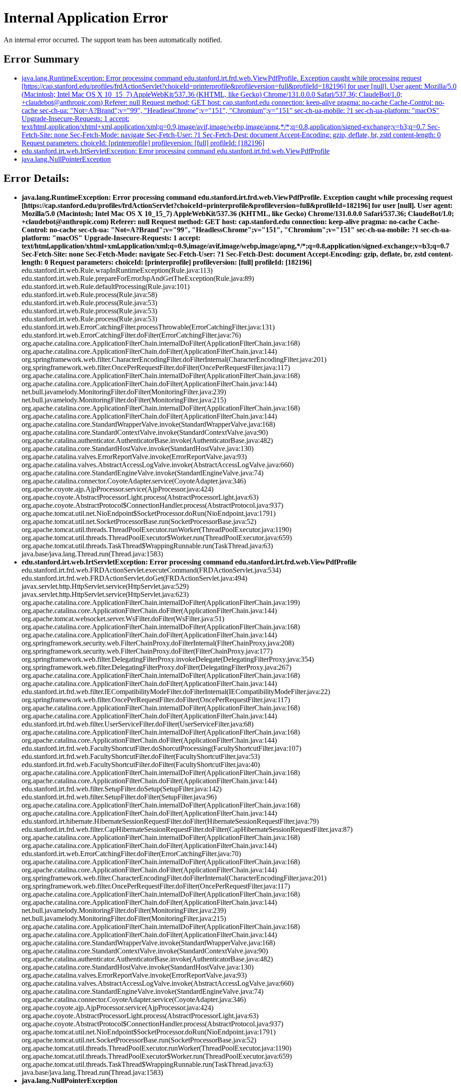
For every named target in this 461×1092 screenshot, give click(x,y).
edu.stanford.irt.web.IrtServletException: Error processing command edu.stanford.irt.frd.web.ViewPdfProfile (176, 151)
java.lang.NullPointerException (66, 159)
